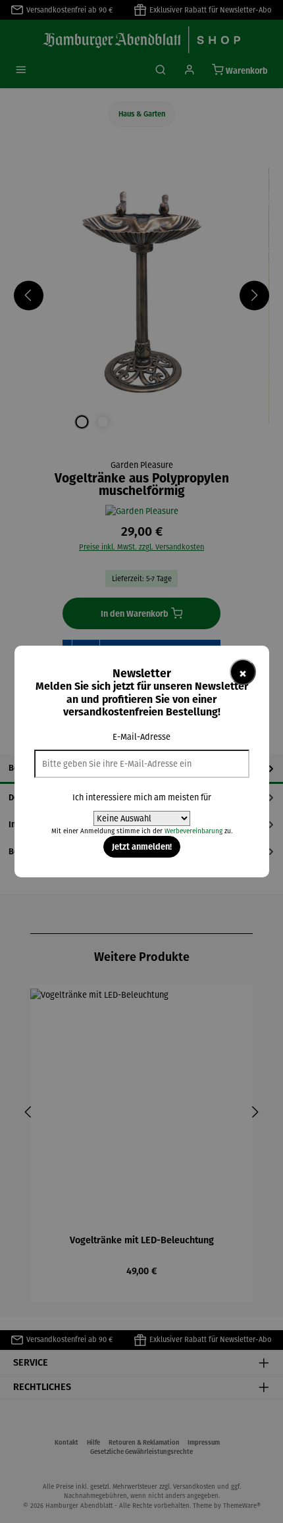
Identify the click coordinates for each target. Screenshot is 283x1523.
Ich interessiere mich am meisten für (141, 797)
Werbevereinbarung (193, 831)
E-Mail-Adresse (141, 737)
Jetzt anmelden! (142, 846)
